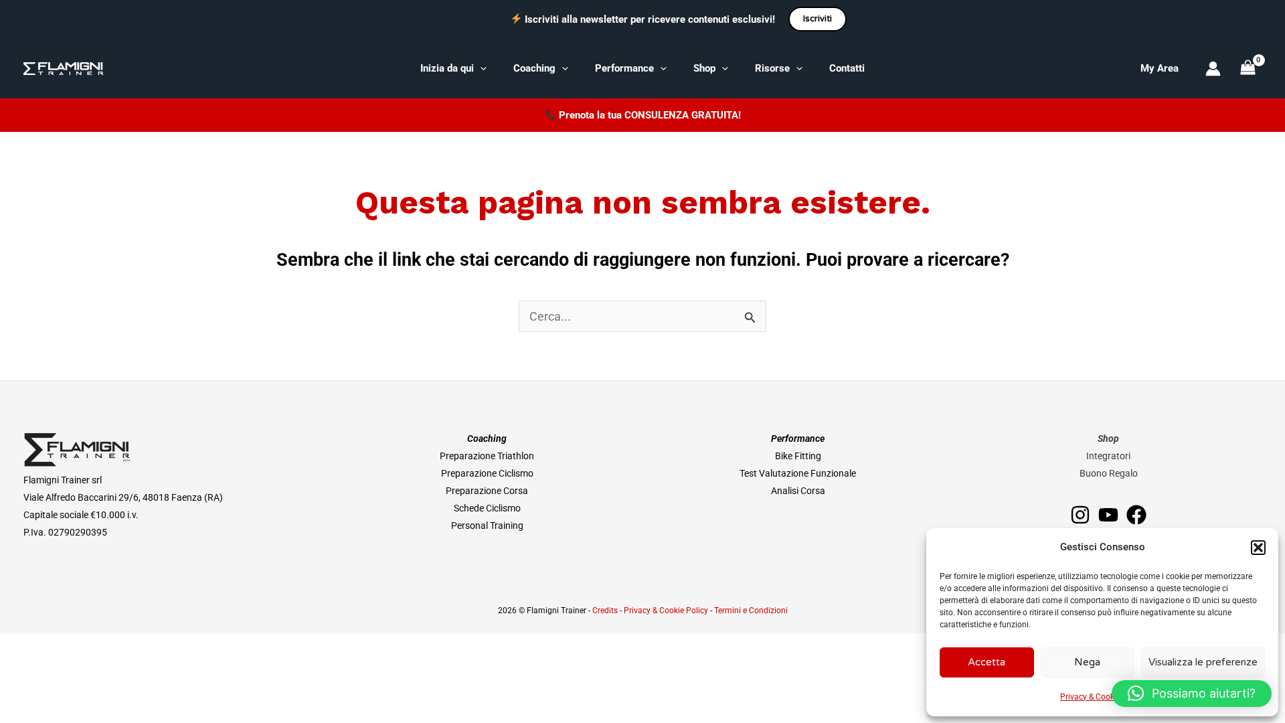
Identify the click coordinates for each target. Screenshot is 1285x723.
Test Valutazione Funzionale (798, 473)
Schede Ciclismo (487, 508)
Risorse (772, 68)
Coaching (534, 68)
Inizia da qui (447, 68)
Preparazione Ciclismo (487, 473)
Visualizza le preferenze (1203, 662)
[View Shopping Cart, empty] (1248, 68)
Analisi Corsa (798, 490)
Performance (624, 68)
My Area (1159, 68)
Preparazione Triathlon (487, 456)
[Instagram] (1080, 515)
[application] (480, 68)
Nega (1087, 662)
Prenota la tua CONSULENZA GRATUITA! (650, 115)
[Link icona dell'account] (1213, 68)
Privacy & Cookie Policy (1102, 697)
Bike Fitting (798, 456)
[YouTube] (1108, 515)
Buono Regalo (1109, 473)
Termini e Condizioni (751, 610)
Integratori (1108, 456)
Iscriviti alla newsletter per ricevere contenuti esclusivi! (650, 19)
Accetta (986, 662)
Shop (704, 68)
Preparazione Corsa (487, 490)
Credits (605, 610)
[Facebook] (1136, 515)
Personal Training (487, 525)
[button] (1258, 547)
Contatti (847, 68)
